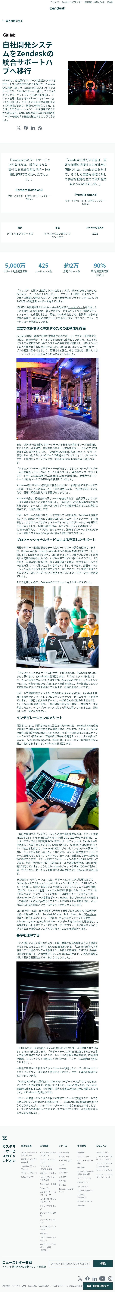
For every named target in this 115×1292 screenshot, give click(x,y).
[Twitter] (80, 1278)
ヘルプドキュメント (37, 883)
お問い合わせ (101, 1286)
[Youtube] (102, 1278)
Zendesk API (84, 725)
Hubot (63, 897)
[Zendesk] (4, 1142)
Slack (85, 845)
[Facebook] (87, 1278)
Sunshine (91, 914)
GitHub (37, 311)
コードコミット (76, 307)
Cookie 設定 (44, 1286)
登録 (103, 1263)
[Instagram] (110, 1278)
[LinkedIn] (94, 1278)
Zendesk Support (58, 475)
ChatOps (38, 901)
